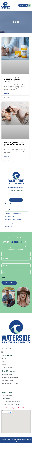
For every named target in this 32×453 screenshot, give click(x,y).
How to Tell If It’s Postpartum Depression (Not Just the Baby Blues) (14, 144)
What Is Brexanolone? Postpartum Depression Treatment (12, 79)
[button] (29, 5)
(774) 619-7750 (6, 349)
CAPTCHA (4, 277)
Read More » (6, 93)
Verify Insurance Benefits (16, 188)
